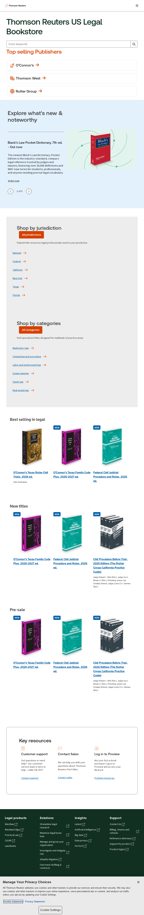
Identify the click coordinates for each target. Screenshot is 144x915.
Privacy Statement (34, 901)
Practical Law (12, 835)
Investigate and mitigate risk (53, 852)
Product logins (117, 849)
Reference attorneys (121, 838)
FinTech (79, 846)
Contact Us (115, 824)
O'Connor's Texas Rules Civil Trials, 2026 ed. (30, 474)
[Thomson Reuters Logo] (16, 6)
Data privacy (81, 840)
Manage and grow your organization (52, 843)
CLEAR (8, 840)
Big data (79, 835)
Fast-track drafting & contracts (50, 866)
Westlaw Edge (12, 829)
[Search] (134, 44)
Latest (78, 824)
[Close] (138, 882)
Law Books (10, 846)
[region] (72, 895)
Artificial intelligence (85, 829)
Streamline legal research (48, 826)
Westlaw (9, 824)
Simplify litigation (49, 859)
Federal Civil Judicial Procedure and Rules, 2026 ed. (110, 477)
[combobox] (68, 44)
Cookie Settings (50, 909)
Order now (13, 181)
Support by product (120, 844)
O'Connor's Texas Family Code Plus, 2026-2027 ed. (71, 474)
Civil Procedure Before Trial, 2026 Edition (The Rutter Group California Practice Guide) (110, 565)
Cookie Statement (13, 901)
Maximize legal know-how (51, 834)
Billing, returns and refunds (119, 831)
